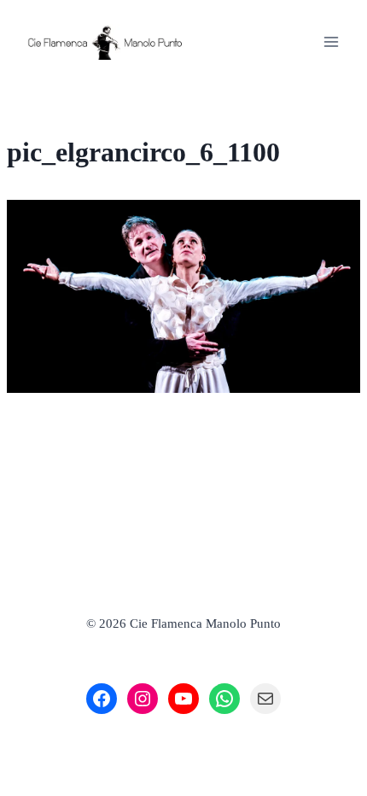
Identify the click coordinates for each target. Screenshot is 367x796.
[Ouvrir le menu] (331, 41)
